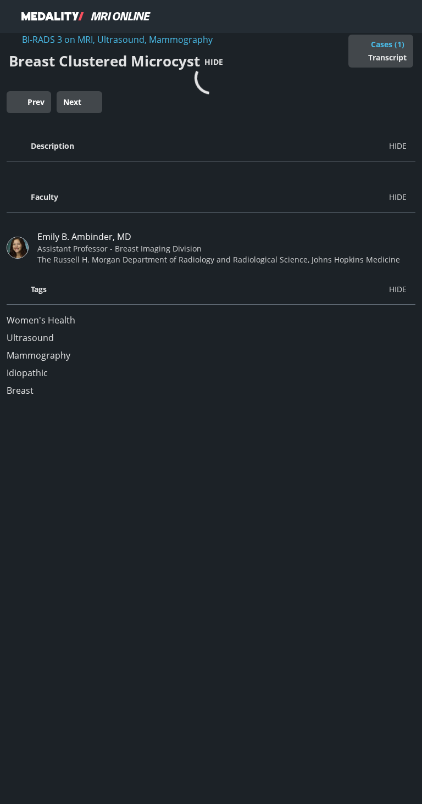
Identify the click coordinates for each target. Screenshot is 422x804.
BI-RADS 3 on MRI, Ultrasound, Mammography (117, 40)
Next (72, 102)
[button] (211, 146)
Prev (36, 102)
